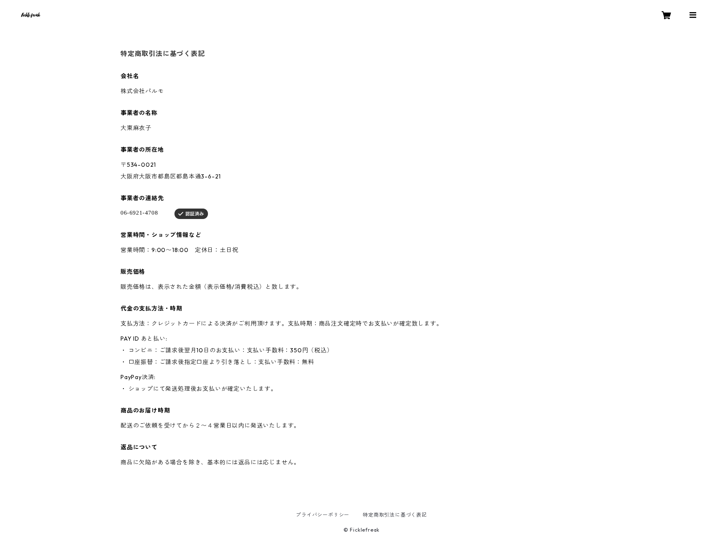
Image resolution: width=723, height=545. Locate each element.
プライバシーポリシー (322, 515)
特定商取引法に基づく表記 (395, 515)
